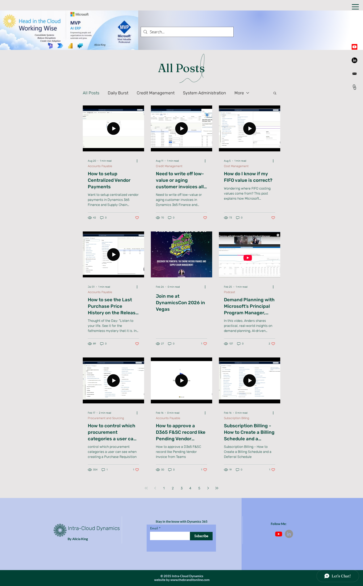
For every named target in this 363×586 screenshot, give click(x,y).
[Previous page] (155, 488)
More (239, 92)
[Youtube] (354, 47)
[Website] (354, 87)
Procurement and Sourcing (106, 418)
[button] (355, 6)
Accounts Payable (100, 166)
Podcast (229, 292)
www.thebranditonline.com (190, 580)
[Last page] (217, 488)
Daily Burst (118, 92)
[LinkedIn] (354, 60)
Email (154, 528)
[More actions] (138, 160)
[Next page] (208, 488)
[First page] (146, 488)
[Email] (354, 74)
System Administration (204, 92)
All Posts (91, 92)
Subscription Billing (236, 418)
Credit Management (156, 92)
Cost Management (236, 166)
